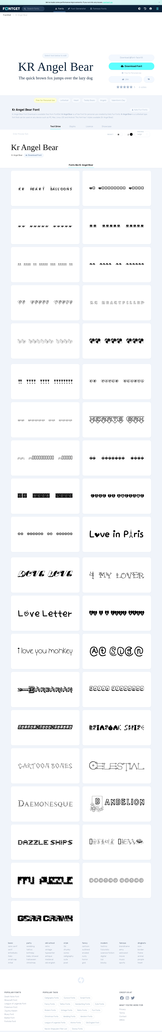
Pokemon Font (10, 1007)
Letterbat (64, 100)
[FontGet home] (11, 8)
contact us (107, 2)
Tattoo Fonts (65, 1004)
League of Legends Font (15, 1004)
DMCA (122, 1020)
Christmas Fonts (51, 1016)
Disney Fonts (77, 1029)
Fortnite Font (10, 1021)
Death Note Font (11, 996)
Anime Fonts (75, 1023)
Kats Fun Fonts (140, 110)
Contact (122, 1016)
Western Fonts (86, 1016)
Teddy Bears (89, 100)
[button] (140, 8)
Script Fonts (85, 998)
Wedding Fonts (69, 1016)
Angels (103, 100)
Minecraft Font (10, 1000)
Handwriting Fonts (82, 1004)
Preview (140, 132)
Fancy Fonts (50, 1004)
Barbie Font (9, 1018)
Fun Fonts (96, 1010)
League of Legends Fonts (55, 1023)
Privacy (122, 1009)
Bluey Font (9, 1014)
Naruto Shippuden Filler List (56, 1029)
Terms (122, 1013)
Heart (76, 100)
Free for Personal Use (45, 100)
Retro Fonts (82, 1010)
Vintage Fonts (66, 1010)
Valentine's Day (118, 100)
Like (127, 79)
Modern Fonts (50, 1010)
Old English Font (92, 1023)
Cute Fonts (99, 1004)
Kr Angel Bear (67, 114)
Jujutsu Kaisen (10, 1011)
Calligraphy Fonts (52, 998)
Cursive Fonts (69, 998)
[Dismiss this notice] (159, 2)
